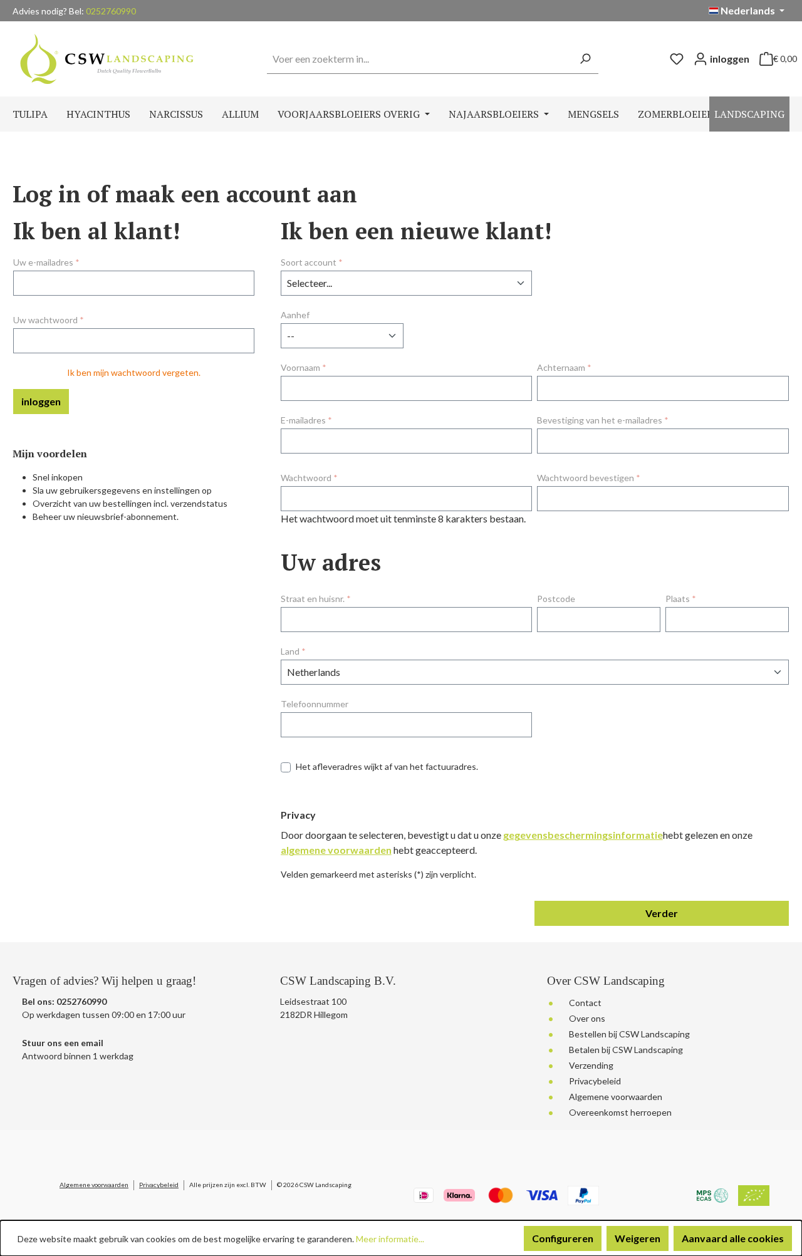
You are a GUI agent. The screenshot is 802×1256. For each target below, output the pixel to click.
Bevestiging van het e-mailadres (603, 420)
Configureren (562, 1238)
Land (293, 651)
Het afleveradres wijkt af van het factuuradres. (387, 766)
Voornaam (303, 367)
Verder (661, 913)
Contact (585, 1002)
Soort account (312, 262)
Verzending (591, 1065)
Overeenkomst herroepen (620, 1112)
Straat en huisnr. (316, 598)
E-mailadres (306, 420)
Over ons (587, 1018)
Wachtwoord (309, 477)
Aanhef (295, 314)
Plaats (680, 598)
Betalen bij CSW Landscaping (626, 1049)
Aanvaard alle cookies (733, 1238)
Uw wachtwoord (48, 319)
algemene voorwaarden (336, 850)
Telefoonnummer (314, 703)
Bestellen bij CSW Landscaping (629, 1034)
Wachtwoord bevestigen (588, 477)
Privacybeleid (595, 1081)
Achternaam (564, 367)
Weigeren (637, 1238)
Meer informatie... (390, 1238)
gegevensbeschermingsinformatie (583, 835)
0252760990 (111, 11)
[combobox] (419, 59)
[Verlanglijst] (677, 59)
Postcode (556, 598)
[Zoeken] (584, 59)
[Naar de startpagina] (106, 58)
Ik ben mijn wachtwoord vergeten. (133, 372)
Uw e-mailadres (46, 262)
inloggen (41, 401)
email (92, 1042)
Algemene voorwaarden (615, 1096)
